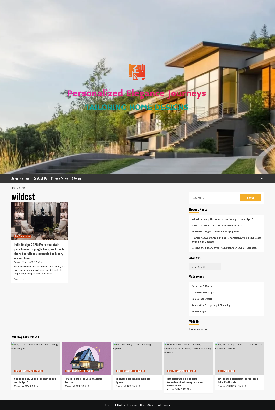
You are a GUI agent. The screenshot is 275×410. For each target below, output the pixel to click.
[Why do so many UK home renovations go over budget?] (35, 358)
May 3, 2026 (131, 386)
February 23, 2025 (31, 262)
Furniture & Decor (202, 286)
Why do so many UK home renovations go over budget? (222, 219)
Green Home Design (203, 292)
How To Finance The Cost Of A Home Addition (217, 225)
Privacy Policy (59, 178)
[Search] (262, 178)
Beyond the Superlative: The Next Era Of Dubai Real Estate (225, 247)
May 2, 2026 (181, 389)
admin (18, 262)
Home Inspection (198, 328)
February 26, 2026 (234, 386)
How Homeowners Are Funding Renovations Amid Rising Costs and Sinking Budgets (226, 239)
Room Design (199, 311)
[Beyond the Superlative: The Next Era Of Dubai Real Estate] (239, 358)
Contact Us (40, 178)
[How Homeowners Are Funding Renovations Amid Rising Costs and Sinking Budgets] (188, 358)
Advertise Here (20, 178)
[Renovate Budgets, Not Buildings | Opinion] (137, 358)
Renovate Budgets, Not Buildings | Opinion (215, 231)
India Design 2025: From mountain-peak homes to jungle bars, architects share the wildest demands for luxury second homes (39, 251)
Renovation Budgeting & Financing (211, 305)
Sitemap (77, 178)
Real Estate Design (22, 236)
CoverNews (147, 404)
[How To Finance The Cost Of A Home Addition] (86, 358)
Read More (19, 279)
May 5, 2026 (29, 386)
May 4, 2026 (80, 386)
